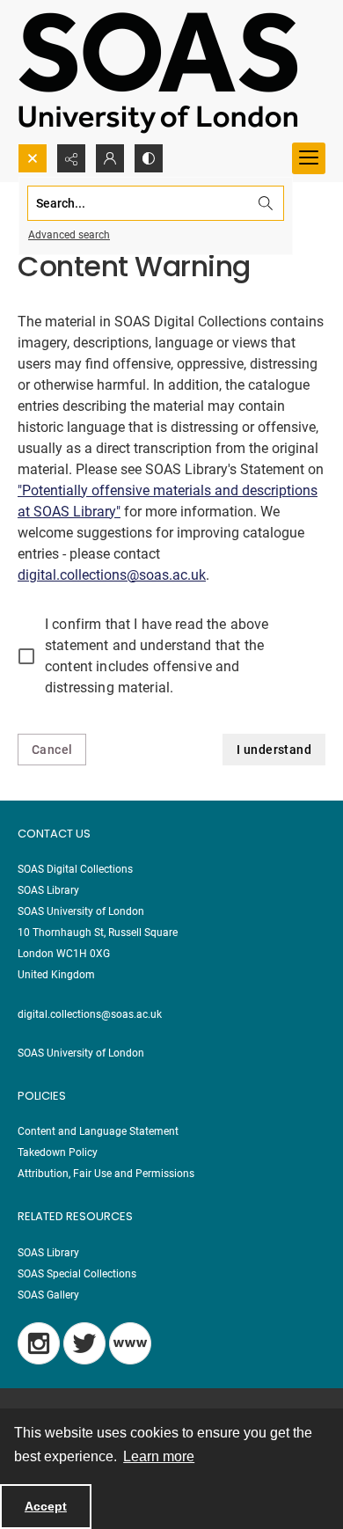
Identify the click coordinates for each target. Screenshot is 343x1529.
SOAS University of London (81, 1053)
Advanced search (69, 235)
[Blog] (130, 1343)
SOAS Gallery (48, 1295)
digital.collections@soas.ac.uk (112, 575)
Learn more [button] (158, 1456)
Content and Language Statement (98, 1131)
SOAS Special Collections (77, 1274)
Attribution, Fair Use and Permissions (106, 1173)
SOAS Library (48, 1253)
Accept (46, 1506)
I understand (274, 750)
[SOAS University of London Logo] (158, 72)
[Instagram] (39, 1343)
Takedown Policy (58, 1152)
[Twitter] (84, 1343)
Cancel (52, 750)
